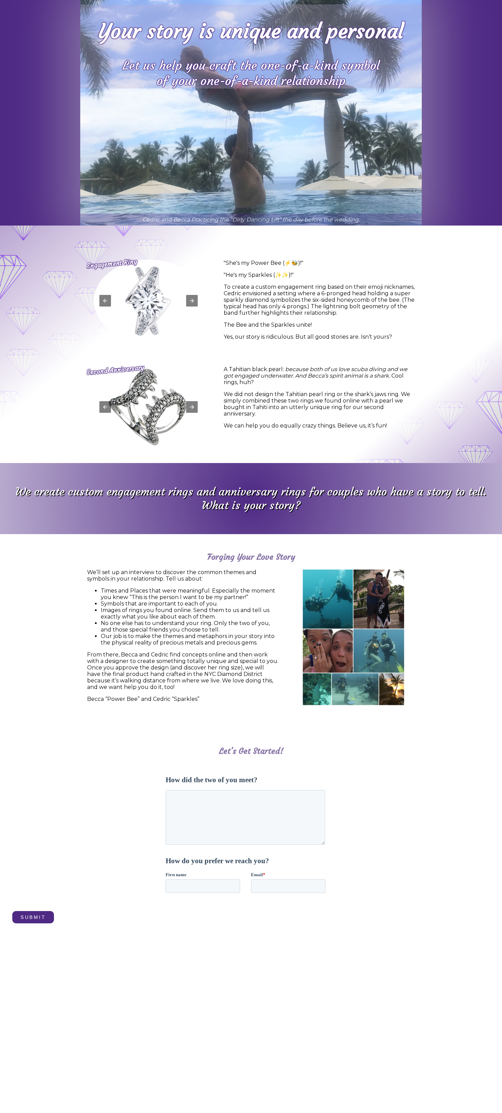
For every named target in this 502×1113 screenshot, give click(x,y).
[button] (105, 301)
